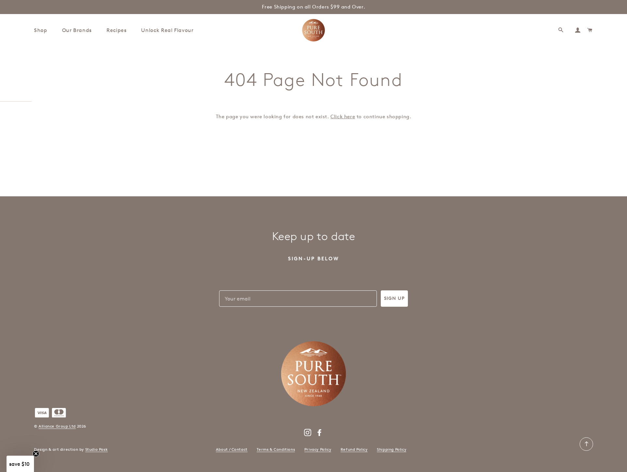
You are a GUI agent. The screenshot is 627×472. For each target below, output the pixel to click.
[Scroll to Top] (586, 449)
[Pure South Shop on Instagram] (308, 433)
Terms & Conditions (276, 449)
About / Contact (232, 449)
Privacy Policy (317, 449)
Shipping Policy (391, 449)
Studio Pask (96, 449)
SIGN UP (394, 298)
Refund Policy (354, 449)
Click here (342, 117)
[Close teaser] (36, 453)
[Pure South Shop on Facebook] (319, 433)
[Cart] (590, 30)
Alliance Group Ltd (57, 426)
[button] (20, 464)
